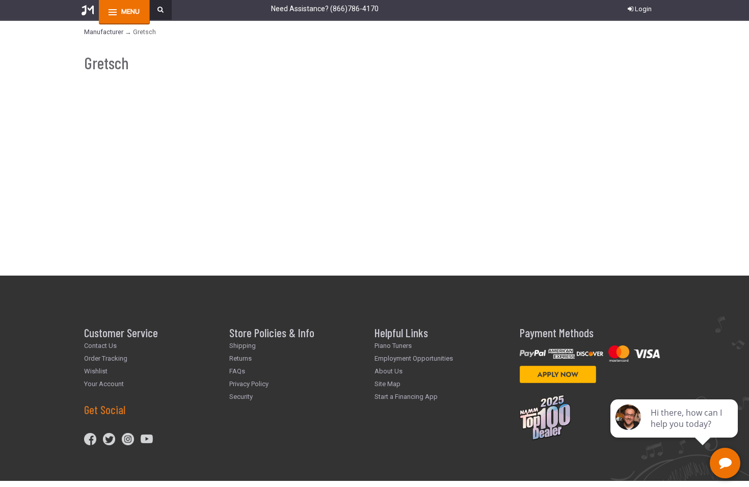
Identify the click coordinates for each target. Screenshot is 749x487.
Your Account (104, 384)
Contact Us (100, 345)
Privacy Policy (249, 384)
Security (241, 396)
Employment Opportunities (413, 358)
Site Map (387, 384)
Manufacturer (103, 32)
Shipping (242, 345)
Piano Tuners (393, 345)
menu (130, 11)
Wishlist (96, 371)
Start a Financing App (406, 396)
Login (643, 9)
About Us (388, 371)
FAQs (237, 371)
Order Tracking (105, 358)
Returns (240, 358)
